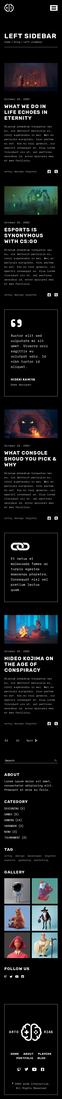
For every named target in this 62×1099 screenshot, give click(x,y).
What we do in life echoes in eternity (26, 112)
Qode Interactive (35, 1084)
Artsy (8, 171)
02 (18, 740)
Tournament (12, 837)
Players (44, 1053)
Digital (31, 171)
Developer (35, 856)
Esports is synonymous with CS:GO (23, 235)
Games (8, 814)
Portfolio (24, 1058)
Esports (9, 860)
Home (15, 1053)
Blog (42, 1058)
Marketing (41, 860)
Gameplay (24, 860)
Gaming (9, 820)
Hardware (10, 826)
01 (6, 740)
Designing (11, 808)
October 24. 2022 (17, 99)
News (7, 832)
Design (19, 171)
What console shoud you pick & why (30, 458)
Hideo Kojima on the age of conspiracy (29, 664)
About (28, 1053)
